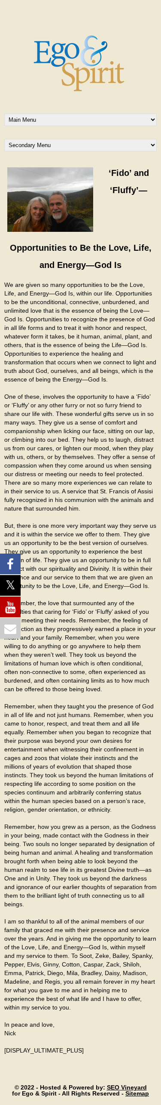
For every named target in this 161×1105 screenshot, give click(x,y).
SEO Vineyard (127, 1087)
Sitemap (137, 1093)
